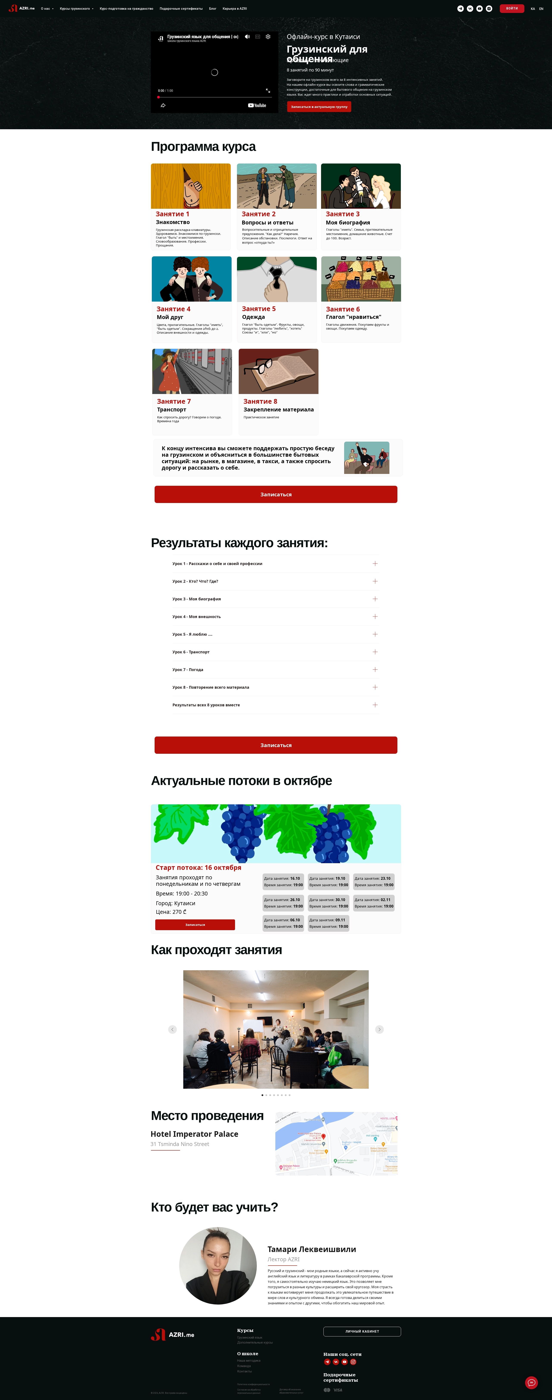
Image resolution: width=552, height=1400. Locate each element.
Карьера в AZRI (235, 9)
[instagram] (489, 8)
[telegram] (460, 8)
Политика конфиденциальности (253, 1384)
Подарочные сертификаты (181, 9)
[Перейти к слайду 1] (262, 1095)
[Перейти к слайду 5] (278, 1095)
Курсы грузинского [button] (75, 9)
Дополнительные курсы (255, 1342)
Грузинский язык (249, 1337)
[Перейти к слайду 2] (266, 1095)
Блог (212, 9)
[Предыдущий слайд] (172, 1029)
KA (533, 9)
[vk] (470, 8)
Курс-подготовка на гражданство (126, 9)
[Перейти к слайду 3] (270, 1095)
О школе (247, 1353)
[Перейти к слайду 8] (289, 1095)
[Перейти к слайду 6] (282, 1095)
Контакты (244, 1371)
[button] (319, 106)
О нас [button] (46, 9)
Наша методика (248, 1361)
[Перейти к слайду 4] (274, 1095)
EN (541, 9)
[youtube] (479, 8)
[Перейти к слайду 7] (286, 1095)
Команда (244, 1366)
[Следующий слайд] (379, 1029)
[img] (327, 1362)
